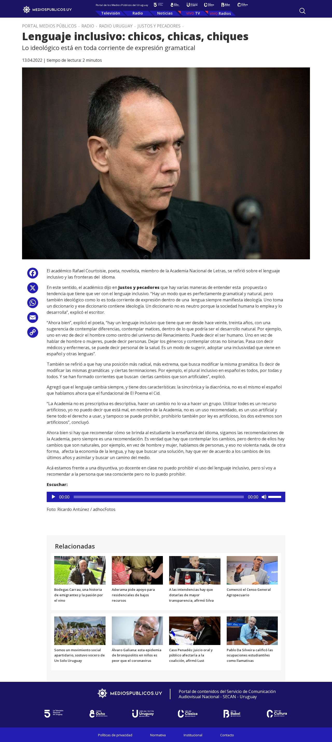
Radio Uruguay (116, 26)
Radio (138, 13)
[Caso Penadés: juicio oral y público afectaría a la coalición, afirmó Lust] (194, 630)
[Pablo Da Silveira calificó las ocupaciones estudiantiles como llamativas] (252, 630)
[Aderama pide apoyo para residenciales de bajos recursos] (137, 570)
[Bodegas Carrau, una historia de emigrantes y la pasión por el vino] (80, 570)
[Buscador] (302, 11)
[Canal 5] (158, 5)
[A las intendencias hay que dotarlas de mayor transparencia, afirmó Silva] (194, 570)
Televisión (110, 13)
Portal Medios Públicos (49, 26)
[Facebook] (32, 275)
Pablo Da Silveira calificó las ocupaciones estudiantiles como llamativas (250, 655)
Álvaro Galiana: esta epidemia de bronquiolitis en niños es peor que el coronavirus (136, 655)
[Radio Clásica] (209, 5)
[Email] (32, 319)
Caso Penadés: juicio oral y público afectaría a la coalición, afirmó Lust (191, 655)
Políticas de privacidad (115, 735)
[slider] (275, 496)
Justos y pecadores (159, 26)
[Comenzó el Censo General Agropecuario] (252, 570)
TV (197, 13)
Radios (225, 13)
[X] (32, 289)
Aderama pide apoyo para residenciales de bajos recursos (133, 595)
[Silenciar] (264, 497)
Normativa (158, 735)
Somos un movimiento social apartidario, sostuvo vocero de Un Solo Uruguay (79, 655)
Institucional (193, 735)
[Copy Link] (32, 334)
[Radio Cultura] (243, 5)
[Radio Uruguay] (192, 5)
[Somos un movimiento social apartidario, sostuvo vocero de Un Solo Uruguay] (80, 630)
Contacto (227, 735)
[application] (166, 497)
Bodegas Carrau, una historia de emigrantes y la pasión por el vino (78, 595)
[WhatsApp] (32, 304)
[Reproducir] (53, 497)
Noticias (164, 13)
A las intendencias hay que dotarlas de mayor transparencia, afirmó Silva (191, 595)
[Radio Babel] (226, 5)
